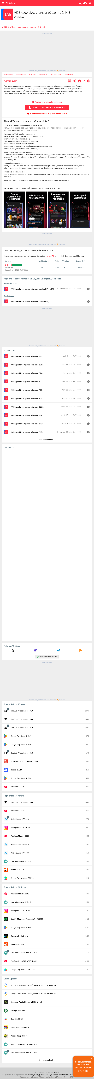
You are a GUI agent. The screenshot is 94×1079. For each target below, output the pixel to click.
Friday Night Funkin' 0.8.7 (20, 1027)
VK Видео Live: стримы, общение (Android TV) (30, 301)
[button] (69, 81)
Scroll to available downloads (48, 107)
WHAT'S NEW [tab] (8, 75)
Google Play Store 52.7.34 (21, 744)
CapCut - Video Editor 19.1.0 (22, 719)
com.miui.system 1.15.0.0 (21, 861)
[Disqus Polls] (47, 481)
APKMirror (11, 3)
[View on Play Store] (79, 81)
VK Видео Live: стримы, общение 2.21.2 (27, 398)
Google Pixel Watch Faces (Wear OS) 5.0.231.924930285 (33, 985)
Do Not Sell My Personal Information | (54, 1075)
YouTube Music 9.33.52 (20, 836)
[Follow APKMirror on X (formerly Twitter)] (13, 651)
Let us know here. (52, 1072)
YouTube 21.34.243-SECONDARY (24, 961)
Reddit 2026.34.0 (17, 944)
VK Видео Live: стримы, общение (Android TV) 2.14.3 (32, 289)
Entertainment (10, 81)
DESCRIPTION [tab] (21, 75)
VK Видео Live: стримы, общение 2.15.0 (27, 432)
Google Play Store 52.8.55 (21, 927)
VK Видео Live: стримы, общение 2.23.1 (27, 382)
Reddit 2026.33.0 (17, 870)
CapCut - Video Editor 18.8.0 (22, 711)
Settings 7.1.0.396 (18, 1011)
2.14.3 (9, 265)
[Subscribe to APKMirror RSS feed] (80, 651)
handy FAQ (50, 256)
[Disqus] (47, 545)
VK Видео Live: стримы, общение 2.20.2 (27, 407)
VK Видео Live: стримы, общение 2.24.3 (27, 373)
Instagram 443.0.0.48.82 (20, 911)
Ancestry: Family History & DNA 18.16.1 (26, 1002)
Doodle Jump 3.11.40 (19, 1036)
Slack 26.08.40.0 (17, 1019)
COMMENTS (69, 75)
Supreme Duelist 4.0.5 (19, 936)
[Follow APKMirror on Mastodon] (35, 651)
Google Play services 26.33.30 (23, 970)
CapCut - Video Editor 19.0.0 (22, 728)
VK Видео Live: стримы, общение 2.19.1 (27, 415)
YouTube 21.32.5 (17, 787)
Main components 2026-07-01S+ (24, 953)
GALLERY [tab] (32, 75)
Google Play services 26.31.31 (23, 878)
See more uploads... (47, 439)
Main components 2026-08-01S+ (24, 1044)
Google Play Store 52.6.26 (21, 778)
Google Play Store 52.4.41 (21, 736)
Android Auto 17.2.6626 (20, 844)
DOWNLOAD (43, 75)
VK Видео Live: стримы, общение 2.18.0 (27, 424)
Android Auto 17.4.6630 (20, 853)
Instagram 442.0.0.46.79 (20, 828)
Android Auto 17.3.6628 (20, 819)
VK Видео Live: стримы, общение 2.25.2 (27, 365)
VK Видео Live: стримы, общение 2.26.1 (27, 356)
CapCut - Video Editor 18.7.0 (22, 753)
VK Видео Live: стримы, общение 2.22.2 (27, 390)
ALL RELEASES (56, 75)
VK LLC (20, 17)
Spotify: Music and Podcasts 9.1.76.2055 (27, 919)
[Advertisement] (47, 52)
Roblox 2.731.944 (17, 770)
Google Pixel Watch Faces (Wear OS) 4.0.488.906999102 (33, 994)
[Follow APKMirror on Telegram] (58, 651)
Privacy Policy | (34, 1075)
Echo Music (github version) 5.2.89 (24, 761)
